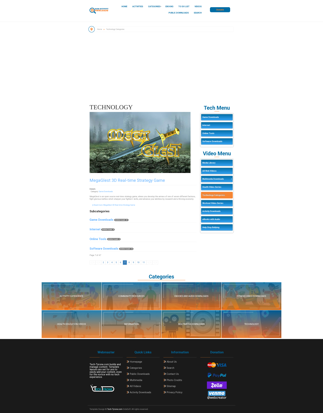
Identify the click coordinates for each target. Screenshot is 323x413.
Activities (137, 6)
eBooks (169, 6)
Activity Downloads (211, 211)
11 (144, 262)
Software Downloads (104, 248)
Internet (95, 229)
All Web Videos (209, 171)
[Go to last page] (155, 262)
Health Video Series (211, 187)
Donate (220, 9)
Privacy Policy (174, 392)
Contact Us (172, 373)
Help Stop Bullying (210, 227)
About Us (171, 361)
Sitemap (171, 386)
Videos (198, 6)
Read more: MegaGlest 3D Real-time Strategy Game (114, 205)
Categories (154, 6)
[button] (231, 179)
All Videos (135, 386)
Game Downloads (106, 191)
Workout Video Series (212, 203)
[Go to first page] (92, 262)
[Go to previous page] (98, 262)
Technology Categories (213, 195)
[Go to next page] (149, 262)
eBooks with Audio (211, 219)
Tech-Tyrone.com (114, 409)
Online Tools (98, 239)
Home (124, 6)
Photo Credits (174, 380)
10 (138, 262)
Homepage (135, 361)
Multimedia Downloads (213, 179)
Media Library (208, 163)
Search (198, 13)
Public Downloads (179, 13)
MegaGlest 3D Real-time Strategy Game (127, 180)
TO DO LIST (184, 6)
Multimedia (135, 380)
